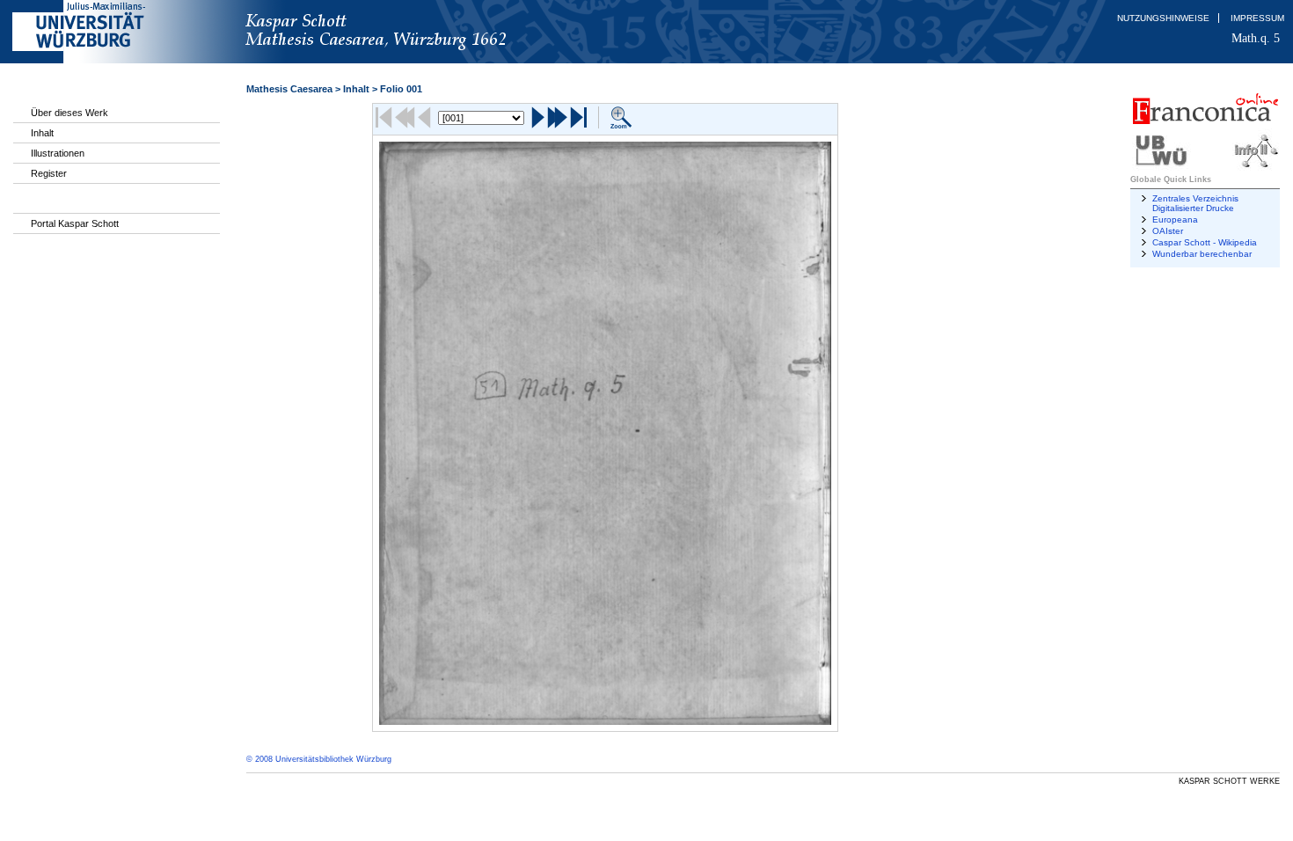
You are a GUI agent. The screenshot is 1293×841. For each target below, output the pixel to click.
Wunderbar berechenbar (1202, 254)
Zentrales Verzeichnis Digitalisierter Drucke (1195, 203)
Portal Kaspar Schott (75, 223)
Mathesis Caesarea (289, 89)
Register (49, 173)
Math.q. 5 (1255, 38)
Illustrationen (57, 153)
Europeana (1175, 219)
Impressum (1257, 18)
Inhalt (42, 133)
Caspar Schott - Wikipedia (1204, 242)
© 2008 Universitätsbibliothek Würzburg (318, 759)
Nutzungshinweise (1163, 18)
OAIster (1167, 231)
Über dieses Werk (69, 112)
